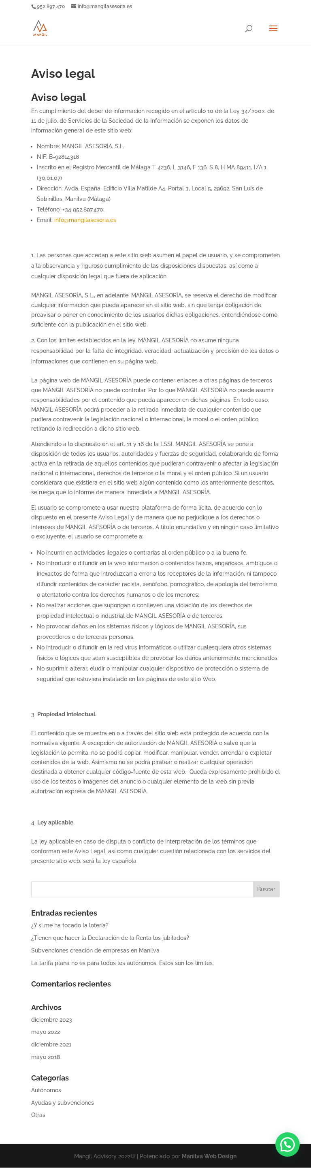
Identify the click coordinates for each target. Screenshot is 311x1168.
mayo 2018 (45, 1057)
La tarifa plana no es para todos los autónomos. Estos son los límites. (122, 963)
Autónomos (46, 1090)
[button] (287, 1144)
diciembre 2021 (51, 1044)
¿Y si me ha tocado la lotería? (70, 925)
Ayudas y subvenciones (62, 1103)
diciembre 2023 (51, 1019)
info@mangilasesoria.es (85, 220)
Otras (38, 1115)
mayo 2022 (45, 1032)
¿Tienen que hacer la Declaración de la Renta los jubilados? (110, 938)
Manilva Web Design (209, 1156)
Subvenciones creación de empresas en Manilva (95, 950)
